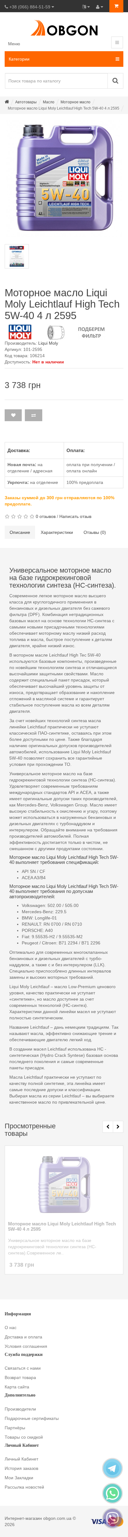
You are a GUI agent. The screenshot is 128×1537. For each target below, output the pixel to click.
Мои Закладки (19, 1477)
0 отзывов (46, 516)
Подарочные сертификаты (32, 1418)
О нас (10, 1327)
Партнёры (15, 1427)
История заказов (21, 1468)
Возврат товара (20, 1377)
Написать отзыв (75, 516)
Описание (20, 532)
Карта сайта (17, 1386)
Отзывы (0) (95, 532)
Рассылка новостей (24, 1487)
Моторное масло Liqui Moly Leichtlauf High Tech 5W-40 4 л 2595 (62, 1226)
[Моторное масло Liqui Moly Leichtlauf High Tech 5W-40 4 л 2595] (64, 178)
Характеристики (57, 532)
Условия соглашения (26, 1346)
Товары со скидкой (24, 1437)
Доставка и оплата (23, 1336)
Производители (20, 1408)
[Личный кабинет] (99, 6)
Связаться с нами (23, 1368)
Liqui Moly (48, 343)
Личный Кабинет (21, 1458)
